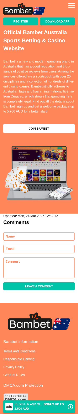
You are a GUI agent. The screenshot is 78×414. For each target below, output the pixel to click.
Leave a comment (39, 286)
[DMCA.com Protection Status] (39, 398)
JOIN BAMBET (39, 128)
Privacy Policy (13, 367)
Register (20, 21)
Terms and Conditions (19, 351)
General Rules (14, 375)
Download (39, 406)
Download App (57, 21)
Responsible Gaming (19, 359)
